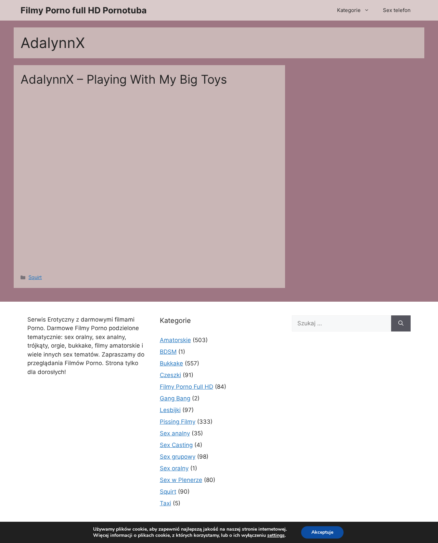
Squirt (35, 277)
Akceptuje (322, 532)
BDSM (168, 351)
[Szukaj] (401, 323)
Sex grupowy (177, 456)
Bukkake (171, 363)
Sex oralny (174, 468)
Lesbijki (170, 410)
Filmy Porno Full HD (186, 386)
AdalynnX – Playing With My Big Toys (124, 79)
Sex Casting (176, 445)
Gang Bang (175, 398)
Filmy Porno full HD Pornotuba (84, 10)
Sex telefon (397, 10)
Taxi (165, 503)
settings (276, 535)
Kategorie (349, 10)
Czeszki (170, 375)
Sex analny (175, 433)
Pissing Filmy (177, 421)
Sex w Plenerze (181, 479)
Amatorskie (175, 340)
